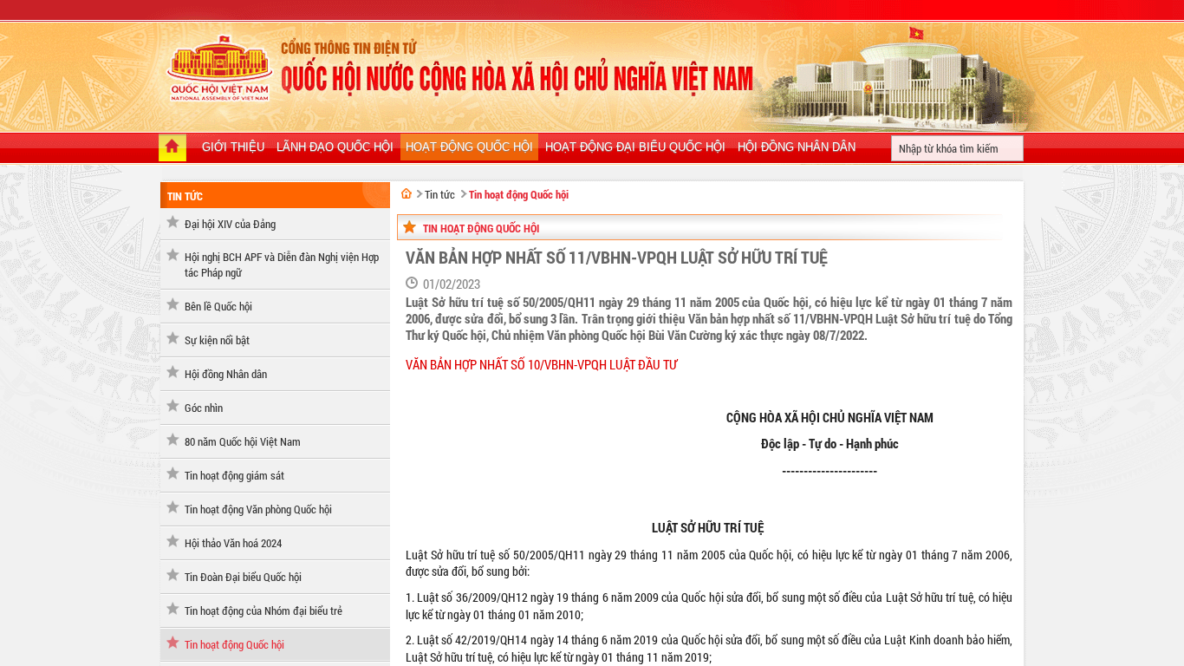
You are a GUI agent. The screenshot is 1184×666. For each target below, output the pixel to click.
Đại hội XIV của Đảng (230, 224)
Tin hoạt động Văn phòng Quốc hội (258, 509)
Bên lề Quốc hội (218, 306)
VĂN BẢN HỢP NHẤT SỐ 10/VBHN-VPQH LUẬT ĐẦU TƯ (541, 364)
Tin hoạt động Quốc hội (234, 644)
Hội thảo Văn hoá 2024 (233, 543)
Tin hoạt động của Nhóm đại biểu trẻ (263, 610)
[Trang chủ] (172, 149)
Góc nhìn (204, 407)
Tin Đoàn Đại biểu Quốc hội (243, 576)
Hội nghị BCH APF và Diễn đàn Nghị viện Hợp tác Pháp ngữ (282, 264)
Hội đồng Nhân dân (226, 374)
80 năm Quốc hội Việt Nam (243, 441)
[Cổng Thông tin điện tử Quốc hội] (406, 193)
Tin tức (185, 196)
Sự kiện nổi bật (217, 340)
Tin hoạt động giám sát (234, 475)
